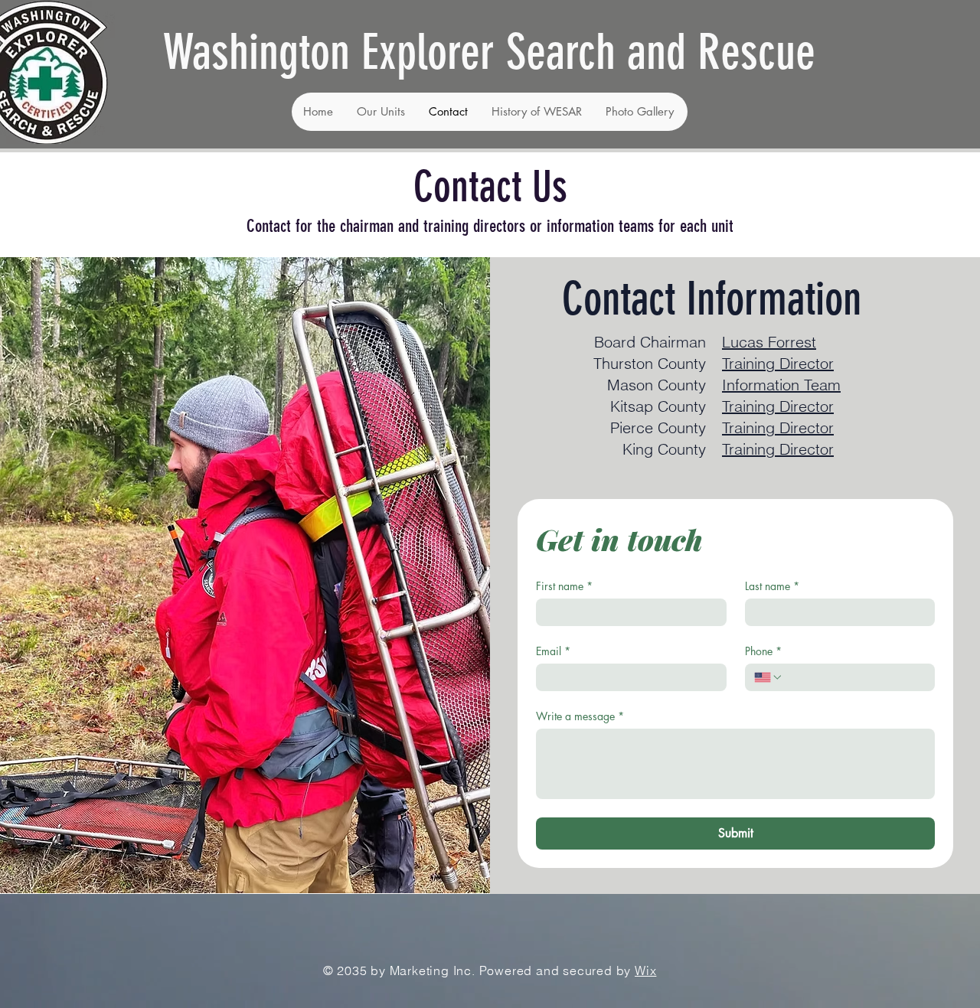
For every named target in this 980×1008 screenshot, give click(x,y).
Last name (772, 585)
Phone (763, 650)
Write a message (580, 716)
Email (553, 650)
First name (564, 585)
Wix (645, 970)
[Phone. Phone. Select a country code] (768, 677)
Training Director (778, 427)
